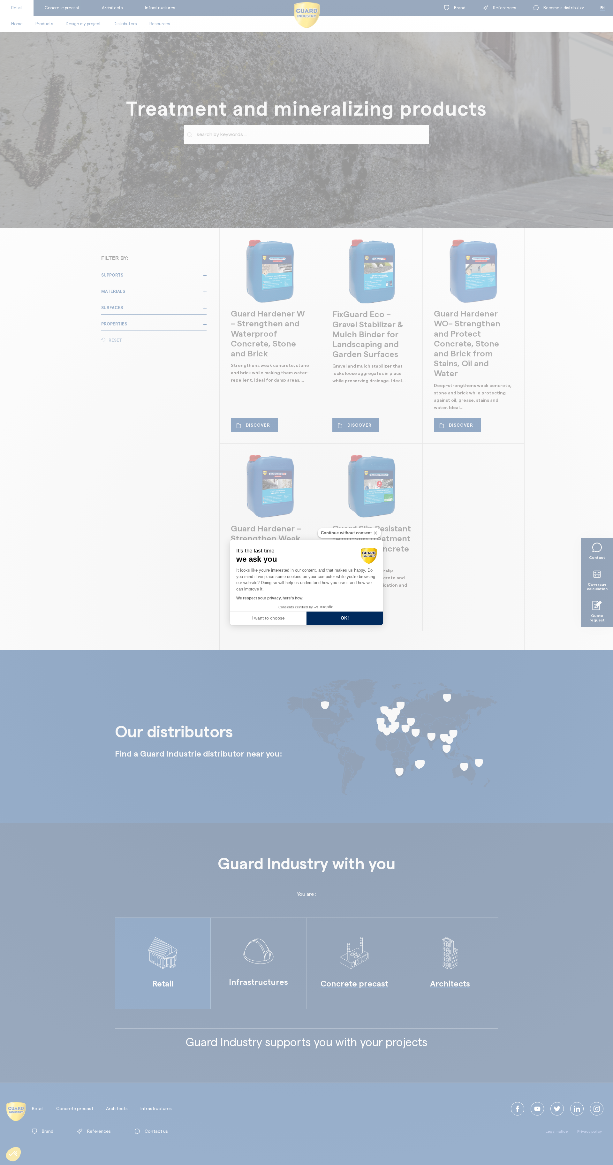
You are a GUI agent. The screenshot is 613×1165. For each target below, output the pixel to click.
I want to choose (268, 618)
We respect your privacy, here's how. (269, 598)
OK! (345, 618)
